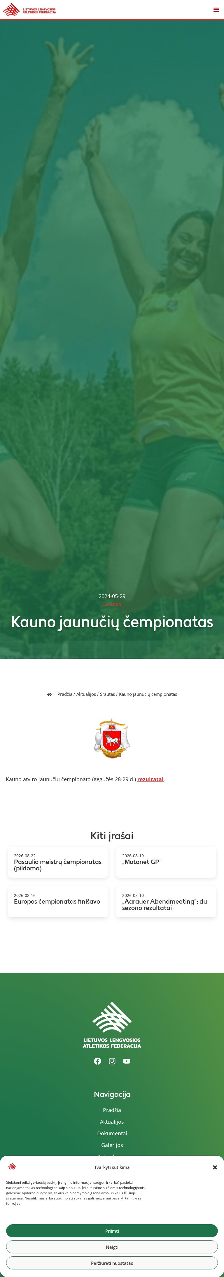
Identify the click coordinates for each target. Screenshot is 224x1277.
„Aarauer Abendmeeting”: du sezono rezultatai (164, 904)
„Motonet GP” (142, 862)
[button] (215, 1167)
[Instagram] (112, 1061)
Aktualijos (86, 694)
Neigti (112, 1247)
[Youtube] (126, 1061)
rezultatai (150, 779)
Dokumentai (112, 1133)
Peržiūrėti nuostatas (112, 1263)
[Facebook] (97, 1061)
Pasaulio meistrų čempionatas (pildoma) (58, 865)
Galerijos (112, 1144)
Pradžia (64, 694)
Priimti (112, 1231)
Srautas (107, 694)
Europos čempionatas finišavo (57, 901)
